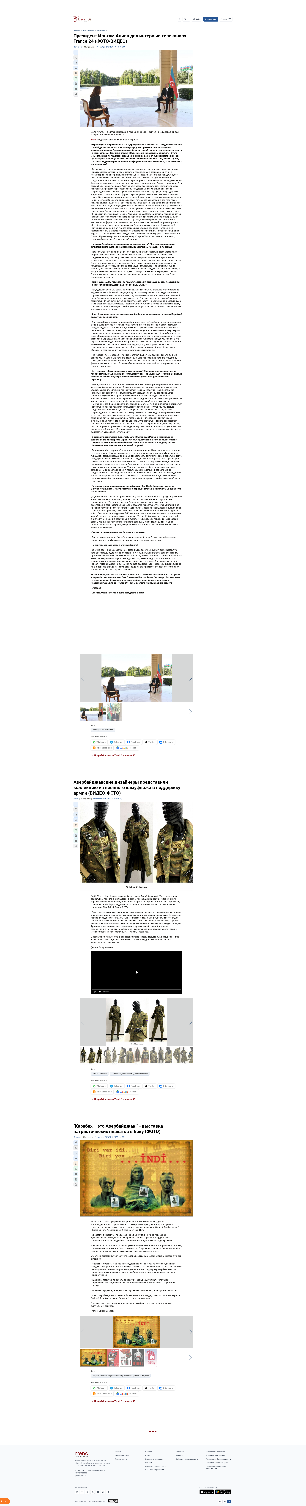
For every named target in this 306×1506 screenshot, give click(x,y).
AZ (225, 1501)
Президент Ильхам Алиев (103, 730)
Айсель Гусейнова (100, 1074)
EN (220, 1501)
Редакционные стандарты (155, 1466)
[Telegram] (98, 1492)
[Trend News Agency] (81, 1454)
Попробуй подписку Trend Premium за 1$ (114, 755)
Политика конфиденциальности (218, 1459)
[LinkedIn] (103, 1492)
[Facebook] (82, 1492)
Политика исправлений (154, 1470)
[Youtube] (92, 1492)
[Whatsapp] (77, 1492)
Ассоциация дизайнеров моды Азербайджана (130, 1074)
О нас (147, 1455)
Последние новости (122, 1455)
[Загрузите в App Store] (206, 1491)
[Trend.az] (82, 19)
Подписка (179, 1455)
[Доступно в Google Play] (223, 1491)
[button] (76, 52)
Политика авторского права (217, 1463)
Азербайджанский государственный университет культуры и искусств (121, 1376)
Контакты (149, 1463)
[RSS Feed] (108, 1492)
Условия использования (215, 1455)
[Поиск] (179, 19)
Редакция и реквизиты (154, 1459)
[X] (87, 1492)
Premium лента (121, 1459)
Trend (93, 139)
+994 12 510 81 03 (81, 1473)
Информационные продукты (187, 1459)
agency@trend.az (80, 1476)
